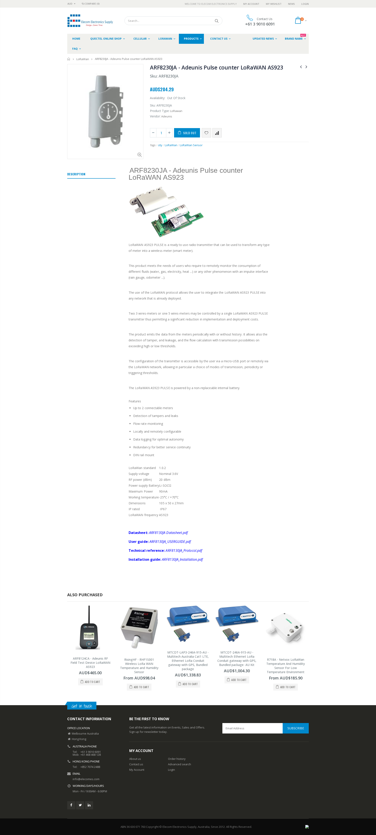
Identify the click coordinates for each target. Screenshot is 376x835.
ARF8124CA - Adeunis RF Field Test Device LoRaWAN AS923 (90, 662)
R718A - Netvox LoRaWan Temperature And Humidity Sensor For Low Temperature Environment (285, 665)
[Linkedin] (89, 805)
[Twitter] (80, 805)
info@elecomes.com (86, 779)
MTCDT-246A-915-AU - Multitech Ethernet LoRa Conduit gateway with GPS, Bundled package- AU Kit (236, 658)
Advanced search (179, 764)
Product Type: (160, 111)
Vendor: (155, 116)
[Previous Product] (301, 66)
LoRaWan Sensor (191, 145)
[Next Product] (306, 66)
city (160, 145)
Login (305, 3)
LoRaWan (82, 59)
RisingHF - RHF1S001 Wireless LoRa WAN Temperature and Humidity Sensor (139, 665)
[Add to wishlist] (206, 132)
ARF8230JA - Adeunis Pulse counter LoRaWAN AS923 (216, 67)
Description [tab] (76, 174)
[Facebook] (71, 805)
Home (68, 59)
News (291, 3)
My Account (251, 3)
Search (217, 21)
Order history (177, 759)
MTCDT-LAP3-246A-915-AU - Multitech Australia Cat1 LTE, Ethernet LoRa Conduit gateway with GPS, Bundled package (188, 660)
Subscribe (295, 728)
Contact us (136, 764)
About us (135, 759)
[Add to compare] (217, 132)
